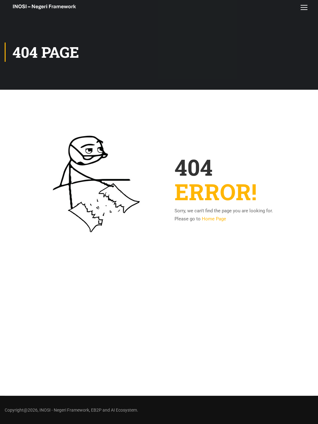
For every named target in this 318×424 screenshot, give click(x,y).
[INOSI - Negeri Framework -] (44, 7)
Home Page (214, 219)
